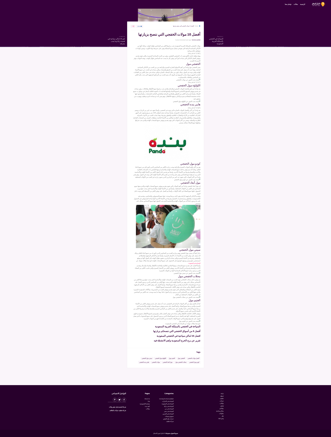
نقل (223, 416)
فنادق (222, 406)
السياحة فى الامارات (168, 401)
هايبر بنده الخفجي (144, 362)
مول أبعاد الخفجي (167, 362)
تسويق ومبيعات (169, 416)
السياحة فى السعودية (168, 404)
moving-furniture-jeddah (195, 40)
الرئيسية (302, 4)
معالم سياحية (220, 411)
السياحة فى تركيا (169, 406)
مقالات (296, 4)
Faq (149, 401)
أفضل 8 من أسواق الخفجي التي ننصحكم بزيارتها (176, 331)
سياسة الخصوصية (145, 404)
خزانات (222, 401)
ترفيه (222, 393)
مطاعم (222, 408)
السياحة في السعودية (194, 263)
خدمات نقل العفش (168, 419)
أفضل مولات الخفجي (193, 358)
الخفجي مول (181, 358)
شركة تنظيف (170, 421)
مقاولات (221, 413)
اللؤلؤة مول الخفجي (160, 358)
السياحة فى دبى (169, 409)
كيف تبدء (147, 406)
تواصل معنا (288, 4)
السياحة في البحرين (168, 414)
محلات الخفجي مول (180, 362)
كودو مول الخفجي (194, 362)
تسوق (222, 396)
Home (197, 26)
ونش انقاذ (221, 418)
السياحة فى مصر (169, 411)
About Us (147, 399)
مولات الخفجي (156, 362)
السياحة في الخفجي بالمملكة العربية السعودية (177, 326)
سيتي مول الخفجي (147, 358)
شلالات (222, 403)
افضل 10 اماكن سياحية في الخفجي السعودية (178, 335)
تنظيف (222, 398)
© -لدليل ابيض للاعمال (159, 433)
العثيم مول (172, 358)
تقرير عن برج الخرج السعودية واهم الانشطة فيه (177, 340)
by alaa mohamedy (180, 40)
